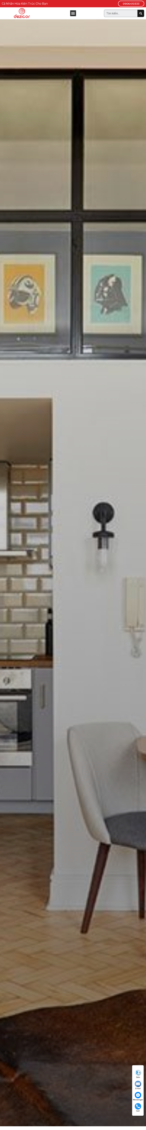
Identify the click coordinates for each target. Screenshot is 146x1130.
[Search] (140, 13)
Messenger (138, 1099)
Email (138, 1088)
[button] (131, 4)
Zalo (138, 1077)
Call (138, 1111)
